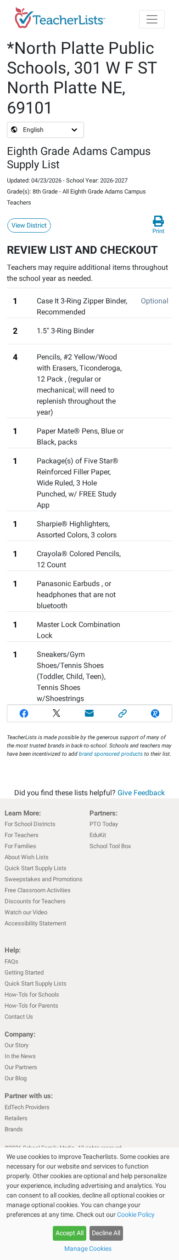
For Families (20, 846)
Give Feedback (141, 792)
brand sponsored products (111, 754)
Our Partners (21, 1067)
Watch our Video (26, 912)
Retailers (16, 1118)
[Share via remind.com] (155, 713)
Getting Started (24, 972)
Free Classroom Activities (38, 890)
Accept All (70, 1233)
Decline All (106, 1233)
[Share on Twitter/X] (56, 713)
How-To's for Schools (32, 994)
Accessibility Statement (35, 923)
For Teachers (22, 835)
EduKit (98, 835)
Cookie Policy (136, 1214)
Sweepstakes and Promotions (44, 879)
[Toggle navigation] (152, 19)
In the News (20, 1056)
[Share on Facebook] (23, 713)
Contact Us (19, 1016)
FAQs (11, 961)
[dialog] (89, 1203)
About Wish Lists (27, 857)
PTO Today (104, 824)
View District (29, 225)
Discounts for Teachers (35, 901)
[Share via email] (89, 713)
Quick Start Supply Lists (36, 868)
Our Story (16, 1045)
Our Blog (16, 1078)
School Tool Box (110, 846)
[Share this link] (122, 713)
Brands (14, 1129)
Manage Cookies (88, 1248)
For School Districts (30, 824)
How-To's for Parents (31, 1005)
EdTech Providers (27, 1107)
